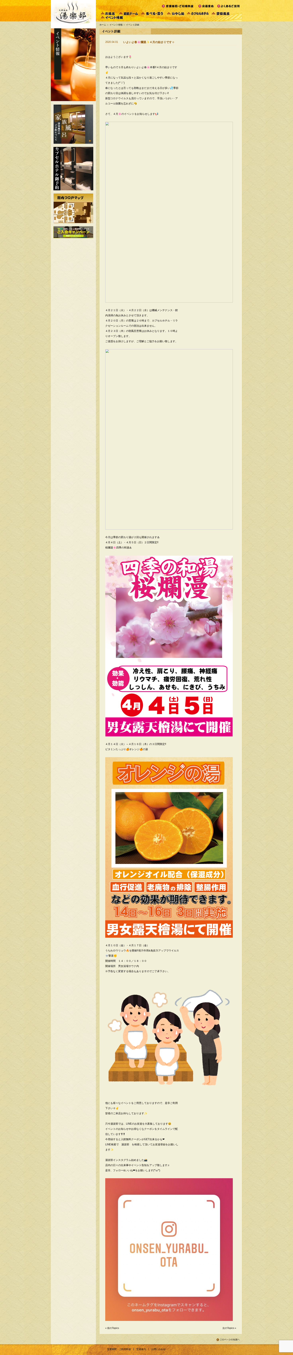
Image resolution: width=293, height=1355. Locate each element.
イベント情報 (116, 25)
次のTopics (228, 1328)
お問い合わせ (158, 1349)
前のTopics (113, 1328)
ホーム (102, 25)
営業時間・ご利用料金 (119, 1349)
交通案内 (141, 1349)
